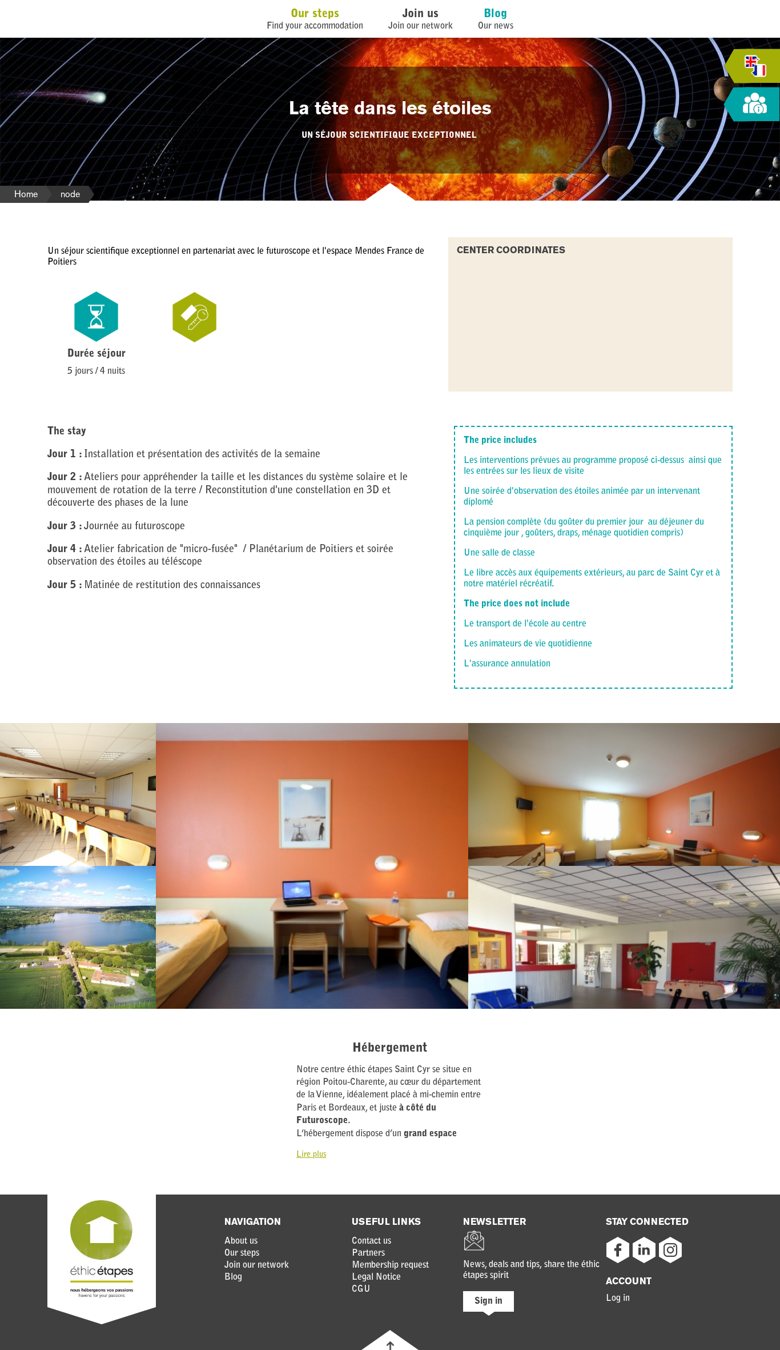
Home (26, 194)
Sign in (488, 1301)
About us (241, 1241)
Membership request (390, 1265)
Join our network (256, 1265)
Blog (495, 14)
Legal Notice (376, 1277)
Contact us (371, 1241)
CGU (361, 1289)
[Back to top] (390, 1345)
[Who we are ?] (751, 104)
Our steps (315, 14)
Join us (421, 14)
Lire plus (311, 1155)
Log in (618, 1298)
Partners (368, 1253)
